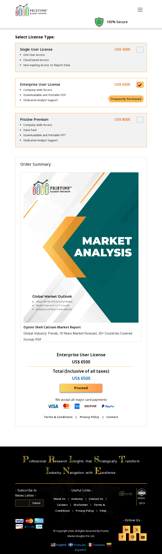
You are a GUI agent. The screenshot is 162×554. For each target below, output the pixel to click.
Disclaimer (81, 504)
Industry (77, 499)
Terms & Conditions (58, 417)
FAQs (103, 510)
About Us (60, 499)
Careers (62, 504)
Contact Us (96, 499)
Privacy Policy (89, 417)
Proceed (81, 388)
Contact (112, 417)
